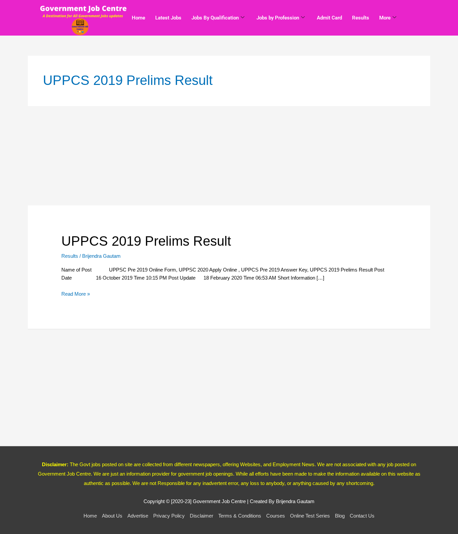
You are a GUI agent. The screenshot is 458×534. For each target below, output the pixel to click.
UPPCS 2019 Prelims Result (146, 241)
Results (360, 18)
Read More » (75, 293)
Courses (275, 516)
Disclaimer (201, 516)
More (385, 18)
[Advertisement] (229, 156)
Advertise (137, 516)
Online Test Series (310, 516)
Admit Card (329, 18)
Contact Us (362, 516)
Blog (340, 516)
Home (138, 18)
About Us (112, 516)
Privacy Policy (169, 516)
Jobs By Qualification (215, 18)
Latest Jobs (168, 18)
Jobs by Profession (277, 18)
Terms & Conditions (239, 516)
